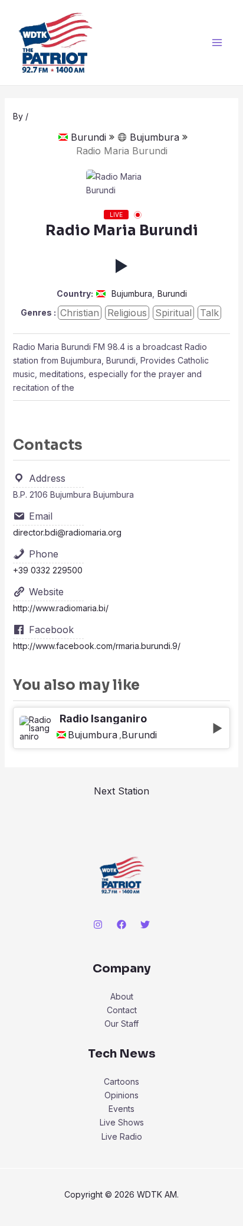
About (121, 996)
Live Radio (121, 1136)
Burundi (88, 137)
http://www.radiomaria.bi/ (61, 608)
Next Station (121, 791)
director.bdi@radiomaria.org (67, 532)
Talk (209, 313)
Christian (79, 313)
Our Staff (121, 1024)
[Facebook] (121, 924)
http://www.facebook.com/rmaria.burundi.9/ (96, 646)
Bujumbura (154, 137)
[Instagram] (98, 924)
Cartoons (121, 1081)
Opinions (121, 1095)
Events (121, 1109)
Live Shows (122, 1122)
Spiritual (173, 313)
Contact (122, 1010)
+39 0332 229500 (48, 570)
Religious (127, 313)
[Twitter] (145, 924)
